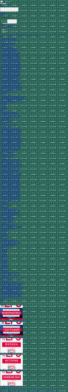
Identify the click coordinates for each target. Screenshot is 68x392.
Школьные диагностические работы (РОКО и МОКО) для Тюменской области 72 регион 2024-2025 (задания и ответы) (12, 284)
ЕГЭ (30, 34)
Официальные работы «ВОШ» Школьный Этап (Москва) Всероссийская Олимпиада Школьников (10, 172)
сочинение (32, 35)
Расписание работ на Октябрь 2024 (4, 261)
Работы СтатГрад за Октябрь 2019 (4, 235)
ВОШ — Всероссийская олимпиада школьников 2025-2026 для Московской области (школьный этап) (10, 68)
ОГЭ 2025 (42, 34)
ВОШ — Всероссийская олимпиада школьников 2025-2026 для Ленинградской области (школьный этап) (10, 67)
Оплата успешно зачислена (3, 158)
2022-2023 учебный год (23, 34)
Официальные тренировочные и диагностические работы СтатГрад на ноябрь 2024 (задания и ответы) (10, 192)
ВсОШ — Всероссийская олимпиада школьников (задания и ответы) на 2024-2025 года (9, 101)
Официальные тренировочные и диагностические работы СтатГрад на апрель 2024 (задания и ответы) (10, 186)
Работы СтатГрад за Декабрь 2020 (4, 231)
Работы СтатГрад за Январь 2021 (4, 239)
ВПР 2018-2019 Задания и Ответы (4, 93)
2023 (26, 34)
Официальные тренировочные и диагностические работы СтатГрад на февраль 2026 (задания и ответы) (10, 197)
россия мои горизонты (25, 35)
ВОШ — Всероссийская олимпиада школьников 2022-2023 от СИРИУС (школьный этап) (9, 55)
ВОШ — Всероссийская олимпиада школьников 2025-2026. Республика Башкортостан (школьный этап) (10, 75)
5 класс (7, 34)
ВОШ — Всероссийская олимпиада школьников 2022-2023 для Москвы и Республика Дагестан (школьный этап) (11, 53)
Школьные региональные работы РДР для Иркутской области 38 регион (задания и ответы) (9, 290)
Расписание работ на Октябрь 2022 (4, 260)
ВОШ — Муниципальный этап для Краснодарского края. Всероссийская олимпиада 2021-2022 (10, 76)
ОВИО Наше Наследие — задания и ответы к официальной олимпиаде (7, 154)
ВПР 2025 (29, 34)
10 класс (17, 34)
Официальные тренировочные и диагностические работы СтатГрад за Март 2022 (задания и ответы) (10, 180)
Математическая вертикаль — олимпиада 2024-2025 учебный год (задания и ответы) (9, 125)
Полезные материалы (3, 299)
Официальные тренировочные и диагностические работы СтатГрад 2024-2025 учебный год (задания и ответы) (11, 175)
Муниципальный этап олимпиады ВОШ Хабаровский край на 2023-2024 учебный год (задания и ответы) (11, 148)
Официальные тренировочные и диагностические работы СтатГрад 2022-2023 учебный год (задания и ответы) (11, 174)
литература (7, 35)
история (12, 390)
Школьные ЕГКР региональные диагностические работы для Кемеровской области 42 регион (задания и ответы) (11, 285)
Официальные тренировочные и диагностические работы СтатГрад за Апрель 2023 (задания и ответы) (10, 177)
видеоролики (56, 34)
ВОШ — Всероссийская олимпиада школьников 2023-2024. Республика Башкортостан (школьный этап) (10, 58)
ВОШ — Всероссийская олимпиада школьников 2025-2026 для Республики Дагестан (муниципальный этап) (11, 70)
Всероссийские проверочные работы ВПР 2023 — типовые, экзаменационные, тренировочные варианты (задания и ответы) (12, 97)
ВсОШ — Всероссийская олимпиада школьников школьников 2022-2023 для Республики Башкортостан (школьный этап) (12, 102)
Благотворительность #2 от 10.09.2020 (4, 46)
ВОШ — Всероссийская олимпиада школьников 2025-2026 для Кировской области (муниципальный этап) (11, 64)
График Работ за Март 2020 (3, 106)
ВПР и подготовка (3, 13)
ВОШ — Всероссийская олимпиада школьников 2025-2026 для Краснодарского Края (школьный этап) (10, 65)
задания (1, 35)
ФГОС (49, 34)
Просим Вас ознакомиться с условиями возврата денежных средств (7, 215)
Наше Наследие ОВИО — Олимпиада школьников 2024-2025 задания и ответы (8, 152)
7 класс (11, 34)
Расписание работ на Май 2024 (4, 253)
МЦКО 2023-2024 (39, 34)
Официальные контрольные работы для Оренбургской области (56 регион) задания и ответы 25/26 (10, 171)
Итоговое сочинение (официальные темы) (5, 120)
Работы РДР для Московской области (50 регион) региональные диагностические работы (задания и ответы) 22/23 (11, 226)
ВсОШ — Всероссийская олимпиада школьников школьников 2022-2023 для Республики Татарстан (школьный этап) (13, 49)
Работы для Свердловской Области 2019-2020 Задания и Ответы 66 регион (8, 221)
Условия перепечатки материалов (4, 278)
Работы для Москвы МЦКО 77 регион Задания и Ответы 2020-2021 (7, 217)
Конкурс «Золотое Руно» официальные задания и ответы (6, 122)
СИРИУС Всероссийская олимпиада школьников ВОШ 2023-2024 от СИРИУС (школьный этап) (10, 274)
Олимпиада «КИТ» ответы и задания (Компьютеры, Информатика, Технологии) (8, 155)
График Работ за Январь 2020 (4, 111)
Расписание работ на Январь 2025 (4, 269)
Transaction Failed (2, 42)
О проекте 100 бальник (3, 153)
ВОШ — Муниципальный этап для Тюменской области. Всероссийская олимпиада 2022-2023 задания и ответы (11, 88)
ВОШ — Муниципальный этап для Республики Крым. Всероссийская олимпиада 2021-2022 (9, 79)
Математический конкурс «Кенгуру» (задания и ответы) (6, 126)
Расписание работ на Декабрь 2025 (4, 251)
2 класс (2, 34)
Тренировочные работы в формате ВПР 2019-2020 (5, 277)
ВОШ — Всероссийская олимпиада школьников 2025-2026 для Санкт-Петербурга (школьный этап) (10, 72)
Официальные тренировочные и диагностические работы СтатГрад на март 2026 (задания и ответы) (10, 191)
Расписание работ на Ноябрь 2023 (4, 258)
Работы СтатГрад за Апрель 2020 (4, 230)
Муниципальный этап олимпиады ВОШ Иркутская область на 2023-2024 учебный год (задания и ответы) (11, 130)
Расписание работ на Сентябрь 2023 (4, 263)
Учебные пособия (3, 298)
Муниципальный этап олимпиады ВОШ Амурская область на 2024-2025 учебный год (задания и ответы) (10, 128)
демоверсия (60, 34)
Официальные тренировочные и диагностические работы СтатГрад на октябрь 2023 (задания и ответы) (10, 193)
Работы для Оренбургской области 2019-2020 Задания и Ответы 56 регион (8, 218)
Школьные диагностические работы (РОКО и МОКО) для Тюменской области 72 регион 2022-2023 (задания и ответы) (12, 283)
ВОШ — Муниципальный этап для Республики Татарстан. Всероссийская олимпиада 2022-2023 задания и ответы (11, 86)
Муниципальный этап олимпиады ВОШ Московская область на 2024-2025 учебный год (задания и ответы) (11, 137)
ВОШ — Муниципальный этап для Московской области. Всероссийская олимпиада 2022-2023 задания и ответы (11, 83)
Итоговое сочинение (3, 15)
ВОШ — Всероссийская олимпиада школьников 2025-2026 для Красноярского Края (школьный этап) (10, 66)
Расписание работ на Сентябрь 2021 (4, 262)
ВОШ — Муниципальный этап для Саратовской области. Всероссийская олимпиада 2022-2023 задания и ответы (11, 87)
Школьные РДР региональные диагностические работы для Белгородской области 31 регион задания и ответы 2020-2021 (12, 287)
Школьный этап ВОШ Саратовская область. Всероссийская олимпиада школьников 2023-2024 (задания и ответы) (11, 296)
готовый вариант (58, 34)
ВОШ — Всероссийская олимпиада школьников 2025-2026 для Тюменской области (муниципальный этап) (11, 74)
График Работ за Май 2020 (3, 105)
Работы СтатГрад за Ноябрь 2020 (4, 234)
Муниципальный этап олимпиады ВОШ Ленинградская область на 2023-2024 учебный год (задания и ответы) (11, 135)
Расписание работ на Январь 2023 (4, 268)
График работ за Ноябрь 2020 (4, 107)
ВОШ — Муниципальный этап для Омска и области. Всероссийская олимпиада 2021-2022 (9, 78)
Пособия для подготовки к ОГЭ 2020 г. (4, 208)
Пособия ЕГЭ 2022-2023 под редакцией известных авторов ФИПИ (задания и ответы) (9, 209)
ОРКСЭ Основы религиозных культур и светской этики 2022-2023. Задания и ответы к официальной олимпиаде (11, 160)
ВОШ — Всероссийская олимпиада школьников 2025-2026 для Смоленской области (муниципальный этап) (11, 73)
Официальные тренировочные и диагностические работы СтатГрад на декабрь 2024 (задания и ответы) (10, 188)
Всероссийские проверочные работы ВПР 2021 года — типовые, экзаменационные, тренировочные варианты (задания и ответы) (13, 96)
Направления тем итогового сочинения (4, 151)
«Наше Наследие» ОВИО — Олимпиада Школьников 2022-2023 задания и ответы (8, 39)
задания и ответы (2, 6)
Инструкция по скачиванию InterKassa (4, 118)
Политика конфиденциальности (4, 203)
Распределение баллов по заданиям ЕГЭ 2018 (5, 270)
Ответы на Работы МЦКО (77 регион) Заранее (5, 161)
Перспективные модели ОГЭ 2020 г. (4, 202)
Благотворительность (3, 45)
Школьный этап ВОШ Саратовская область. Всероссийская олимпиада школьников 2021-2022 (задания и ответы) (11, 295)
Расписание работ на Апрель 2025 (4, 248)
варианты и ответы (53, 34)
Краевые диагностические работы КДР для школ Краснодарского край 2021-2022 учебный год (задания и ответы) (11, 124)
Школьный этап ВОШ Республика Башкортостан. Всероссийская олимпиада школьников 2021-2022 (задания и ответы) (12, 293)
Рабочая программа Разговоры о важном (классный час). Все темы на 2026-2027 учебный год (9, 27)
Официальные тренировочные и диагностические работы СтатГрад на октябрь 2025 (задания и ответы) (10, 194)
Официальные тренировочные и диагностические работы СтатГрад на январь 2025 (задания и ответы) (10, 198)
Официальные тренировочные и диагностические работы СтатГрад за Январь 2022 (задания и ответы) (10, 185)
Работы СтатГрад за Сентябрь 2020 (4, 237)
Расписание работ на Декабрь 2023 (4, 250)
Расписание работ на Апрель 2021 (4, 246)
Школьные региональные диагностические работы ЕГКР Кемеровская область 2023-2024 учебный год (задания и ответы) (12, 288)
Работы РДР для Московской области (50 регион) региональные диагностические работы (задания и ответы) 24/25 (11, 227)
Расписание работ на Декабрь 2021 (4, 249)
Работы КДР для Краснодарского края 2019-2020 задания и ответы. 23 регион (8, 224)
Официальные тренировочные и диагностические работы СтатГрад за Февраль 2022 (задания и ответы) (10, 184)
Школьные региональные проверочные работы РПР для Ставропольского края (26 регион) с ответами (10, 289)
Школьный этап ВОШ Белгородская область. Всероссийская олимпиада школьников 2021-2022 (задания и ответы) (11, 292)
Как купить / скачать (3, 300)
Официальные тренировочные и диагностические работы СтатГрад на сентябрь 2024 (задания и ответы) (10, 195)
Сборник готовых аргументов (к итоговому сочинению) (6, 273)
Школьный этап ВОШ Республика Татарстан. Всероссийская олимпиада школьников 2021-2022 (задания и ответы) (11, 294)
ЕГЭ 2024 (32, 34)
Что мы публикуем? (3, 280)
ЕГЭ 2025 (34, 34)
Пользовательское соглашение (4, 205)
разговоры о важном (21, 35)
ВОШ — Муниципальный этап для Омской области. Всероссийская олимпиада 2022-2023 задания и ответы (11, 84)
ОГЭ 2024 (41, 34)
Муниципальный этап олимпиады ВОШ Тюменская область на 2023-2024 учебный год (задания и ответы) (11, 147)
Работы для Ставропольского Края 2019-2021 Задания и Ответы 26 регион (8, 222)
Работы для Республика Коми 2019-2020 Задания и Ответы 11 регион (7, 219)
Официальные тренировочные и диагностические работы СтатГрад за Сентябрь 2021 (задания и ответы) (10, 183)
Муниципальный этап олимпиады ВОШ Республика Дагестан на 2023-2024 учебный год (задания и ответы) (11, 141)
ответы (14, 35)
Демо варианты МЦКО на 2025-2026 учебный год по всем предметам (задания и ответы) (9, 113)
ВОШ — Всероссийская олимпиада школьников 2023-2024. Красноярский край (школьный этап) (10, 57)
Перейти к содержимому (2, 0)
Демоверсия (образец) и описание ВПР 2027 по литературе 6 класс (7, 26)
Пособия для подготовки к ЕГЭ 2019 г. (4, 206)
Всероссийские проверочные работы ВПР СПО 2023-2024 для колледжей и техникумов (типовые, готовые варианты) (12, 100)
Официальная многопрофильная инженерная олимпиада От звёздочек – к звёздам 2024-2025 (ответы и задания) (11, 166)
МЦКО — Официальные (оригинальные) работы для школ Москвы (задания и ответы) (9, 150)
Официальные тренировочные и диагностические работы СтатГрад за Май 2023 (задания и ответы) (10, 179)
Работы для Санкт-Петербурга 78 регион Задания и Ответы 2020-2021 (7, 220)
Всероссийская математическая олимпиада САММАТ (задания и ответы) (8, 95)
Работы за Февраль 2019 (3, 223)
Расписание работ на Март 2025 (4, 256)
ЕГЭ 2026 (35, 34)
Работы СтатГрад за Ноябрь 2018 (4, 233)
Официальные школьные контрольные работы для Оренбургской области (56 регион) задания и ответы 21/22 (11, 199)
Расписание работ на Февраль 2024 (4, 266)
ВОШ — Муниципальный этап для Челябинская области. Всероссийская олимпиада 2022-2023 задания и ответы (11, 89)
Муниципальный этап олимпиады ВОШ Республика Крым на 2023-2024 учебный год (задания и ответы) (10, 142)
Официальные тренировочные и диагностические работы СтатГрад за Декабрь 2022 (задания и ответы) (10, 178)
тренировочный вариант (35, 35)
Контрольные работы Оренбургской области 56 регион (6, 123)
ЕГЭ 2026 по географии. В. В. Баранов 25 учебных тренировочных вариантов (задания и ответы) (14, 337)
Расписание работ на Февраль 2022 (4, 265)
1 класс (1, 34)
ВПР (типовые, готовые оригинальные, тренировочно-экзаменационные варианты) (9, 92)
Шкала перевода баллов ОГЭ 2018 (4, 281)
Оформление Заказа (3, 201)
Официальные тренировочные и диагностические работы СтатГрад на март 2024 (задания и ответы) (10, 190)
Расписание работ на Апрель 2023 (4, 247)
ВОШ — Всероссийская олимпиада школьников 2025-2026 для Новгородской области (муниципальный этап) (11, 69)
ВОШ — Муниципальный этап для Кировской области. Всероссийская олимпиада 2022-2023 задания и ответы (11, 82)
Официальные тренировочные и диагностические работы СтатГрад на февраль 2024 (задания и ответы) (10, 196)
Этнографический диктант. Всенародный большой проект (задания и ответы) (8, 297)
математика (9, 35)
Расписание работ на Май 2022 (4, 252)
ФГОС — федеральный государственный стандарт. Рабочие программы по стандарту (9, 279)
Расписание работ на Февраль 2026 (4, 267)
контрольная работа (18, 390)
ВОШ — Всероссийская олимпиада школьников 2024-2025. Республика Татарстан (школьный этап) (10, 61)
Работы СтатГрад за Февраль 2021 (4, 238)
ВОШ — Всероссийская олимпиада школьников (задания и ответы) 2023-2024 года (8, 50)
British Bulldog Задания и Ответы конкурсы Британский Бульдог (7, 41)
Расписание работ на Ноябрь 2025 (4, 259)
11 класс (19, 34)
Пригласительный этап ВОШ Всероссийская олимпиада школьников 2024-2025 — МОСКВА (9, 212)
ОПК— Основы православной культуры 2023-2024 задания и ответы (7, 156)
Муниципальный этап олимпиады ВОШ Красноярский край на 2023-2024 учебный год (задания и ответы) (11, 133)
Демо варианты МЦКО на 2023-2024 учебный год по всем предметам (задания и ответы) (9, 112)
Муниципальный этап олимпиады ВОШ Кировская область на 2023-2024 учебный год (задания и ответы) (11, 132)
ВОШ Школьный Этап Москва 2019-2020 (5, 91)
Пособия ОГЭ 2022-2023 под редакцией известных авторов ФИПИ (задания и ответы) (9, 210)
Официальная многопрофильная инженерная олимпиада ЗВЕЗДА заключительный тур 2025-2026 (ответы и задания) (12, 164)
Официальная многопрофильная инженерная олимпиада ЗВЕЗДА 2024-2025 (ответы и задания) (10, 163)
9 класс (15, 34)
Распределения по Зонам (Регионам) (4, 271)
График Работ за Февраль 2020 (4, 110)
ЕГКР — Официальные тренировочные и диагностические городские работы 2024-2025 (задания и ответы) (11, 116)
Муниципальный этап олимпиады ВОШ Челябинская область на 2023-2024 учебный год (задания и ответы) (11, 149)
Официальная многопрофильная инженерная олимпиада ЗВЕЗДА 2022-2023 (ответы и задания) (10, 162)
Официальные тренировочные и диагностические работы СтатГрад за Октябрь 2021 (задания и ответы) (10, 182)
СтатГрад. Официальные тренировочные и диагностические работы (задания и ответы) (9, 276)
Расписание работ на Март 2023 (4, 255)
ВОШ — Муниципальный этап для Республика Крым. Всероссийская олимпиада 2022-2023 (9, 85)
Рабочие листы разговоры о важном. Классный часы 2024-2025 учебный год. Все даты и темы (9, 241)
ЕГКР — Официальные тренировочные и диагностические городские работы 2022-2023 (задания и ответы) (11, 115)
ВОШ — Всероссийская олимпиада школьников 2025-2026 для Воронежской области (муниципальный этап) (11, 62)
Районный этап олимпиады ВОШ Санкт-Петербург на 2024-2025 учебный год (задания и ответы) (10, 245)
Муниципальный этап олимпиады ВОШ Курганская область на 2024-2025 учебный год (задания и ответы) (11, 134)
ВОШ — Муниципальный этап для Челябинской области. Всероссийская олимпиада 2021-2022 (10, 81)
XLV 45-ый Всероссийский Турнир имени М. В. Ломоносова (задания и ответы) (8, 43)
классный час (4, 35)
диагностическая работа (64, 34)
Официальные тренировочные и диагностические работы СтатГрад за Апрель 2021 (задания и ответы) (10, 176)
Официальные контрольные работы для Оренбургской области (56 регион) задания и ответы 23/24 (10, 170)
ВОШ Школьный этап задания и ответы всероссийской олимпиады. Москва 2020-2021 (9, 90)
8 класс (13, 34)
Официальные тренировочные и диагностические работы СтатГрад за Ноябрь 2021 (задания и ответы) (10, 181)
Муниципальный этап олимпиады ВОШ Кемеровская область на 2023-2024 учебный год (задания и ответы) (11, 131)
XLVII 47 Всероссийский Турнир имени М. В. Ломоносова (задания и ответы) (8, 44)
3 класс (4, 34)
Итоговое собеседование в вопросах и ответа (5, 119)
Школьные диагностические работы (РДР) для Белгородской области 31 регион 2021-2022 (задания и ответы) (11, 282)
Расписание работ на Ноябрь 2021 (4, 257)
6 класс (9, 34)
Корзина (2, 301)
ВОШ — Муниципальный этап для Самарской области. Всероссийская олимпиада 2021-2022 (9, 80)
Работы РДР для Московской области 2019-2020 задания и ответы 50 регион (8, 228)
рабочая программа (16, 35)
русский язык (29, 35)
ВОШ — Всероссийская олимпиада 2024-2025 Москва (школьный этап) (7, 47)
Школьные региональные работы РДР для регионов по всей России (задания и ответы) (9, 291)
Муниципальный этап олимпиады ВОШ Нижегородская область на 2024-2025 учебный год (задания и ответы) (11, 138)
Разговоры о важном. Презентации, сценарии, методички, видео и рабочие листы (8, 244)
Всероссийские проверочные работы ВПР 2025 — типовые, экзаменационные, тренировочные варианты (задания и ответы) (12, 98)
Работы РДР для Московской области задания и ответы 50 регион (7, 229)
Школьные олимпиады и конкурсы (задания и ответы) (6, 286)
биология (51, 34)
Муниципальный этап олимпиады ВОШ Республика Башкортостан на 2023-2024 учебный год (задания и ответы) (11, 140)
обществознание (12, 35)
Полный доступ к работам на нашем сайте (5, 204)
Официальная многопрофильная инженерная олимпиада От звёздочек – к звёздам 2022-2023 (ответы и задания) (11, 165)
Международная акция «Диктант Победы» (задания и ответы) (7, 127)
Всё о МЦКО (2, 94)
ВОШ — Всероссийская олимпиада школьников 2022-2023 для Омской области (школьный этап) (10, 54)
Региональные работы (3, 14)
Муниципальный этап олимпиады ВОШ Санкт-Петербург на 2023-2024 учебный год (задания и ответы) (10, 144)
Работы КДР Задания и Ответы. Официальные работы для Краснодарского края (8, 225)
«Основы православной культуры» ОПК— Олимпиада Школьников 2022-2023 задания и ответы (10, 40)
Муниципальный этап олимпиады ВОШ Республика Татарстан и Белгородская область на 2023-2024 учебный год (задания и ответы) (13, 143)
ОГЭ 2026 (44, 34)
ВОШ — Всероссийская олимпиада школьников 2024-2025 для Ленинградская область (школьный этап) (10, 59)
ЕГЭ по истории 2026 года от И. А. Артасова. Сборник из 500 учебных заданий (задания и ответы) (14, 370)
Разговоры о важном (46, 34)
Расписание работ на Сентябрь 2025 (4, 264)
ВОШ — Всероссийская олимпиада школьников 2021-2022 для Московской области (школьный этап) (10, 51)
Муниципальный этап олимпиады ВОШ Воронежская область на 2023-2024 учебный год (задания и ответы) (11, 129)
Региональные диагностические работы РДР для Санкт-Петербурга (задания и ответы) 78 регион (10, 272)
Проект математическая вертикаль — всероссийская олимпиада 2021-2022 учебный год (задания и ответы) (11, 214)
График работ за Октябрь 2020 (4, 108)
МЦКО (37, 34)
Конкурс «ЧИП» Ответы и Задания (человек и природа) (6, 121)
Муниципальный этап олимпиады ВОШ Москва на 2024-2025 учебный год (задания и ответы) (10, 136)
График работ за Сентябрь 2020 (4, 109)
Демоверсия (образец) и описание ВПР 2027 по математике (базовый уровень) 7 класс (9, 25)
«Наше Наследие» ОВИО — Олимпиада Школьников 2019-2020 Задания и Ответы (8, 38)
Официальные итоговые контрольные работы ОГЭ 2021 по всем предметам (8, 169)
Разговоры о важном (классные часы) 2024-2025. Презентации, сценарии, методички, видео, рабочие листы (11, 242)
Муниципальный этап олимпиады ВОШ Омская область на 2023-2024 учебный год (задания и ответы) (10, 139)
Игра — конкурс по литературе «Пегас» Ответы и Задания (6, 117)
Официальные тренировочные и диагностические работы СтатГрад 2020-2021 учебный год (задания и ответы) (11, 173)
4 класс (5, 34)
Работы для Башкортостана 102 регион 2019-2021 (5, 216)
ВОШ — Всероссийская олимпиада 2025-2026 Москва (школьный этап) (7, 48)
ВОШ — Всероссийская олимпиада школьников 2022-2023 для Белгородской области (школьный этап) (10, 52)
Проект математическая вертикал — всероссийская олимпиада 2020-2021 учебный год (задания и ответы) (11, 213)
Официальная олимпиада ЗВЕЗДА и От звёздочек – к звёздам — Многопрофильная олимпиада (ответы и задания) (11, 167)
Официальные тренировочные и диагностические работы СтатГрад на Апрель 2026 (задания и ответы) (10, 187)
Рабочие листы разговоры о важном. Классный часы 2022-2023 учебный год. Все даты (9, 240)
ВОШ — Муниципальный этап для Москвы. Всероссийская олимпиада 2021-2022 (8, 77)
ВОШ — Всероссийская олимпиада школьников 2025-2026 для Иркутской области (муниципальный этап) (11, 63)
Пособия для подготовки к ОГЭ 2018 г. (4, 207)
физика (55, 390)
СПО (48, 34)
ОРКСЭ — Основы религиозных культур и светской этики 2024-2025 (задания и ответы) (9, 159)
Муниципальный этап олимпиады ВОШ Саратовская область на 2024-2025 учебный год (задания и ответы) (11, 145)
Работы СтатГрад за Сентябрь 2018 (4, 236)
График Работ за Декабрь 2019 (4, 104)
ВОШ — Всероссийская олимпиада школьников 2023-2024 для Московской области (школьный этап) (10, 56)
